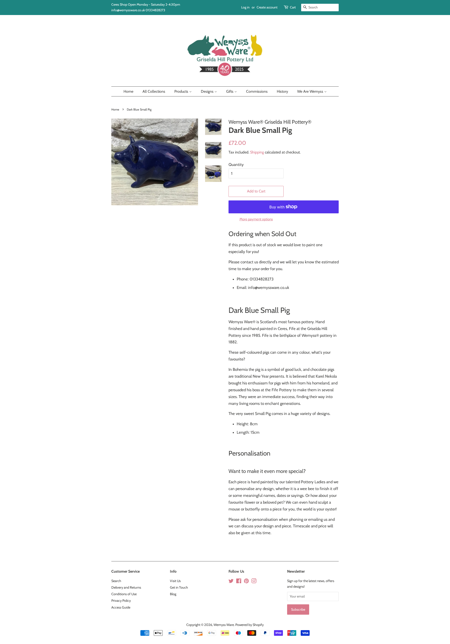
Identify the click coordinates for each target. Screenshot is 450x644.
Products (181, 91)
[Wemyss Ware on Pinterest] (246, 582)
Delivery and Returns (126, 587)
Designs (207, 91)
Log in (245, 7)
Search (116, 581)
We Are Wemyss (310, 91)
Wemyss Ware (224, 625)
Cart (293, 7)
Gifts (230, 91)
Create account (267, 7)
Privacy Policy (121, 600)
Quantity (236, 164)
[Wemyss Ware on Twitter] (231, 582)
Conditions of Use (124, 594)
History (282, 91)
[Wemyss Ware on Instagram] (253, 582)
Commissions (257, 91)
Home (128, 91)
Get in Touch (179, 587)
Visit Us (175, 581)
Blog (173, 594)
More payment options (256, 219)
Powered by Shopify (249, 625)
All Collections (153, 91)
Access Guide (120, 607)
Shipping (257, 152)
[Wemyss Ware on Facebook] (238, 582)
